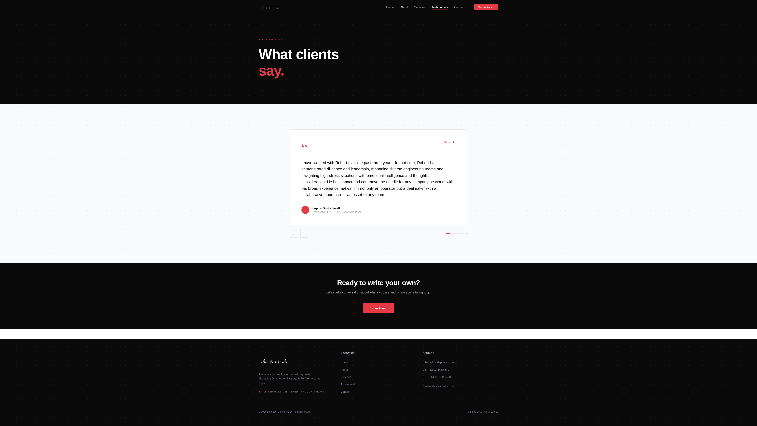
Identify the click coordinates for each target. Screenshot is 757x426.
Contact (459, 7)
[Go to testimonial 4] (458, 233)
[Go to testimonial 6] (463, 233)
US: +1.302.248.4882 (436, 369)
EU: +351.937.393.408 (437, 376)
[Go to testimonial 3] (455, 233)
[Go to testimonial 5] (460, 233)
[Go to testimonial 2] (452, 233)
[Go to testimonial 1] (448, 233)
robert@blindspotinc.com (438, 362)
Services (419, 7)
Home (390, 7)
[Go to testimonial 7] (466, 233)
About (404, 7)
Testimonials (440, 7)
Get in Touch (486, 7)
